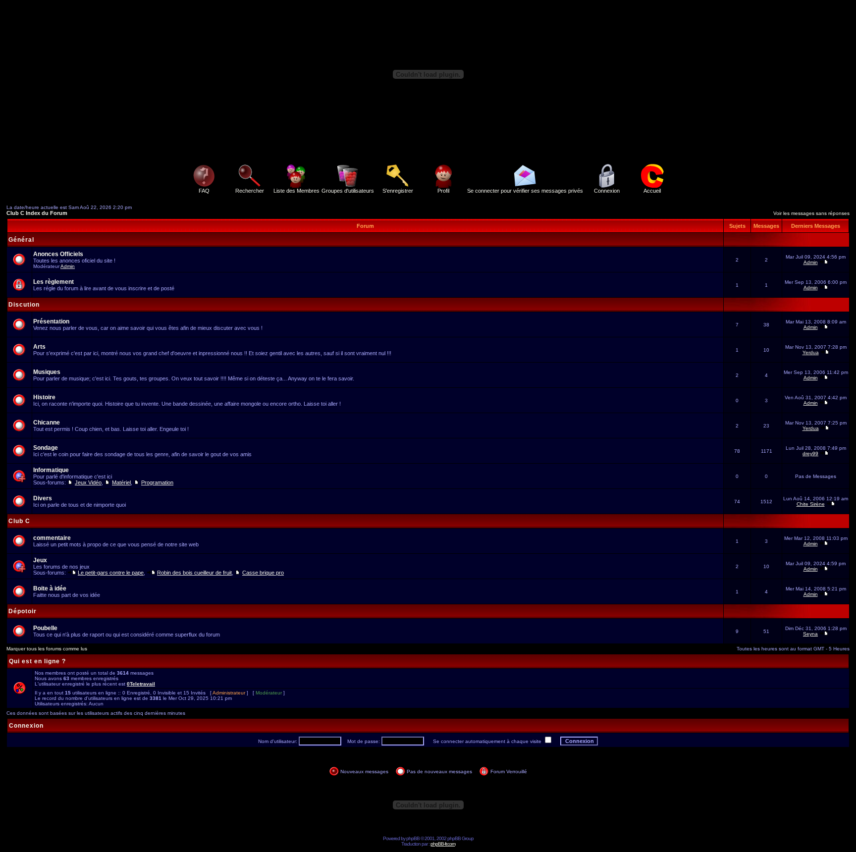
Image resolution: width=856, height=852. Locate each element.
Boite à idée (49, 588)
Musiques (46, 372)
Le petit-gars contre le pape (111, 573)
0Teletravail (141, 684)
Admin (67, 266)
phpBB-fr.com (442, 844)
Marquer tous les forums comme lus (46, 648)
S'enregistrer (397, 191)
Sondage (45, 447)
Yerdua (810, 352)
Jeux (40, 560)
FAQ (204, 191)
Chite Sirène (811, 504)
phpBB (413, 838)
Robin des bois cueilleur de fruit (194, 573)
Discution (24, 304)
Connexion (607, 191)
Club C (19, 521)
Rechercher (249, 191)
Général (21, 239)
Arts (39, 346)
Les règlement (53, 281)
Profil (443, 191)
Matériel (121, 482)
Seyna (810, 634)
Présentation (51, 321)
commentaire (52, 537)
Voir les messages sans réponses (811, 213)
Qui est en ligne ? (37, 661)
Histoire (44, 397)
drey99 (810, 453)
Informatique (51, 470)
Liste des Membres (296, 191)
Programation (157, 482)
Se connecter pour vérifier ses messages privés (525, 191)
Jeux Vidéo (88, 482)
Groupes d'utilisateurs (347, 191)
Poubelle (45, 628)
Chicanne (46, 422)
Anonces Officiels (58, 254)
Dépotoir (22, 611)
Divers (42, 498)
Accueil (652, 191)
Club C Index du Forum (36, 213)
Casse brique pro (263, 573)
